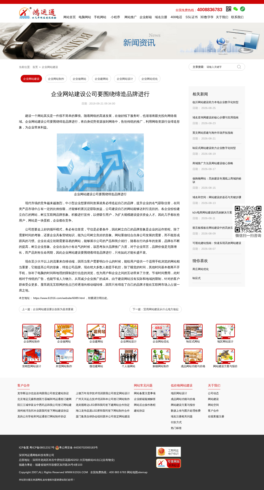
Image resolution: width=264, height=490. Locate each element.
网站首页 (69, 17)
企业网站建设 (50, 67)
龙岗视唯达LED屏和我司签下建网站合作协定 (103, 404)
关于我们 (222, 17)
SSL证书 (192, 17)
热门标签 (176, 428)
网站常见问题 (143, 385)
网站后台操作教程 (145, 404)
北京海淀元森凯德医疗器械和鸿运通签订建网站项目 (48, 399)
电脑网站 (85, 17)
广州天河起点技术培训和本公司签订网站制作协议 (105, 399)
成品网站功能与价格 (183, 399)
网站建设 (213, 399)
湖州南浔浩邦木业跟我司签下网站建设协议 (43, 410)
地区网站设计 (179, 393)
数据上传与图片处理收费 (186, 410)
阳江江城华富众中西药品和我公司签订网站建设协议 (48, 404)
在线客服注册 (216, 416)
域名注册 (161, 17)
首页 (35, 67)
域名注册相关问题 (181, 416)
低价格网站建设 (181, 385)
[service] (248, 222)
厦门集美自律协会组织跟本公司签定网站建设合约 (105, 416)
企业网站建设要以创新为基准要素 (53, 309)
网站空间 (213, 404)
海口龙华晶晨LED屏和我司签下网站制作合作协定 (105, 410)
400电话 (176, 17)
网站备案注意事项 (145, 393)
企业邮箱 (146, 17)
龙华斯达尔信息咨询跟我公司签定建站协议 (43, 393)
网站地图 (132, 472)
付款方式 (176, 422)
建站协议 (139, 410)
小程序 (115, 17)
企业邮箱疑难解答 (145, 399)
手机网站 (100, 17)
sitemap (142, 472)
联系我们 (237, 17)
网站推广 (130, 17)
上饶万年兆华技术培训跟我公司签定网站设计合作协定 (108, 393)
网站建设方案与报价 (183, 404)
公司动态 (213, 393)
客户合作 (213, 410)
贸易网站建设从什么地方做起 (161, 309)
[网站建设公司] (39, 13)
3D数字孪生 (207, 18)
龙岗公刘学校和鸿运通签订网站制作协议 (41, 416)
